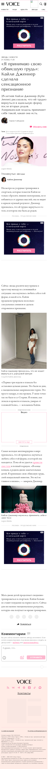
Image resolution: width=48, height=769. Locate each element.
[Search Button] (40, 4)
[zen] (24, 687)
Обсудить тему (40, 127)
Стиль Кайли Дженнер (13, 133)
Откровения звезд (26, 131)
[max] (40, 687)
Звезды (4, 57)
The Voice (12, 4)
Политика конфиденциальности (37, 731)
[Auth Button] (45, 4)
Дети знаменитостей (12, 131)
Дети (32, 133)
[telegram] (18, 687)
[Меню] (2, 4)
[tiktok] (34, 687)
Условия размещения (7, 731)
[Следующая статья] (24, 666)
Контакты (24, 693)
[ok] (29, 687)
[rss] (8, 687)
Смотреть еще (24, 442)
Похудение (25, 133)
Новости (13, 57)
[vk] (13, 687)
